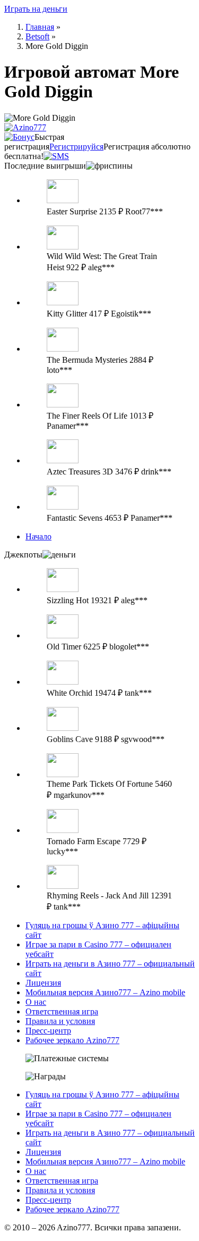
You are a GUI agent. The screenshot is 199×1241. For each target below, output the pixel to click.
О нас (35, 1001)
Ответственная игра (61, 1011)
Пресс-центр (48, 1030)
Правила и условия (60, 1021)
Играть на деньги (35, 8)
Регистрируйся (76, 146)
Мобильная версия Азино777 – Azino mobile (105, 992)
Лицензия (43, 982)
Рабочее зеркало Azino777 (72, 1040)
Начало (38, 536)
